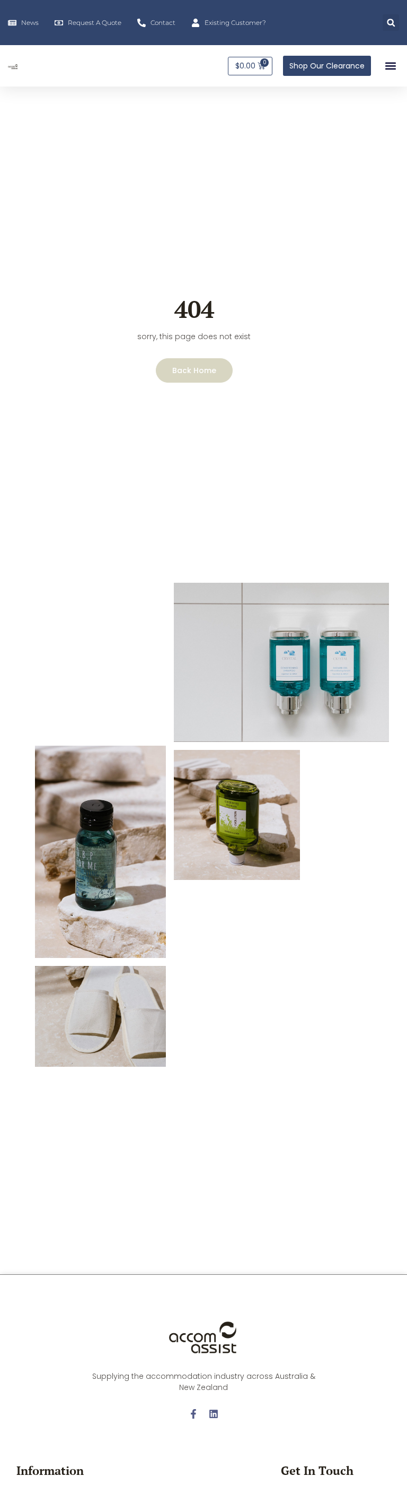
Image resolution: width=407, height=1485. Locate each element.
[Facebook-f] (193, 1414)
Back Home (194, 370)
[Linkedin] (213, 1414)
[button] (391, 22)
